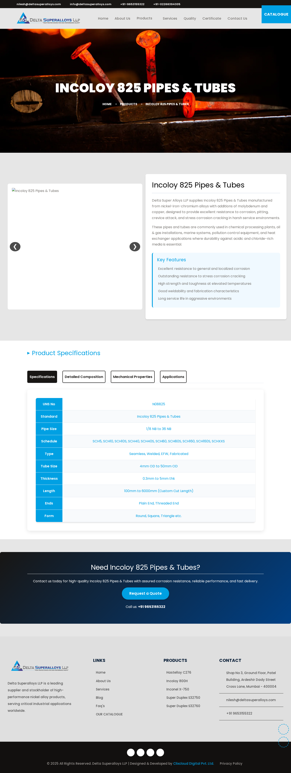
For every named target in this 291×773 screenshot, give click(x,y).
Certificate (211, 18)
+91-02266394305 (166, 4)
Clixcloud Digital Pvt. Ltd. (194, 763)
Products (145, 18)
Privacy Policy (231, 763)
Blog (99, 697)
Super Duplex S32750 (183, 697)
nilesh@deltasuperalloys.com (39, 4)
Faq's (100, 706)
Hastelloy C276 (178, 672)
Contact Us (237, 18)
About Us (122, 18)
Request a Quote (145, 593)
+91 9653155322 (239, 713)
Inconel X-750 (177, 689)
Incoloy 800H (177, 681)
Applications (173, 376)
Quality (190, 18)
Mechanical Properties (132, 376)
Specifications (42, 376)
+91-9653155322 (132, 4)
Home (103, 18)
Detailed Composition (84, 376)
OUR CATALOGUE (109, 714)
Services (170, 18)
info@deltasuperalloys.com (90, 4)
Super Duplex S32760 (183, 706)
